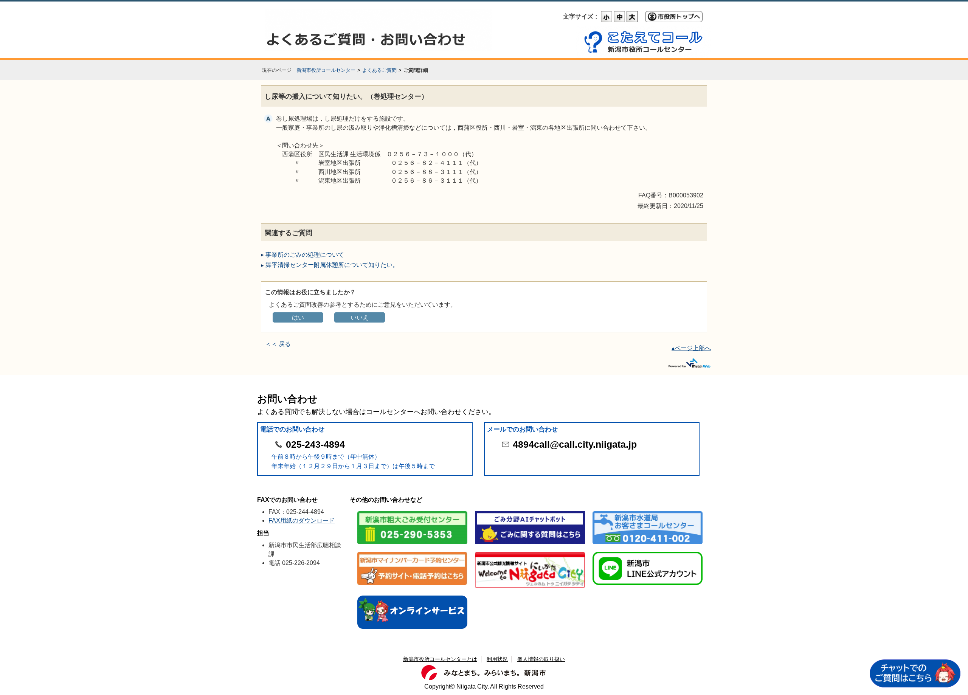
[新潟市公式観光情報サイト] (530, 552)
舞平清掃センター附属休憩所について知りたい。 (332, 265)
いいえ (360, 317)
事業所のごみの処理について (304, 254)
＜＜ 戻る (278, 344)
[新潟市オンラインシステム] (412, 596)
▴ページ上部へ (691, 348)
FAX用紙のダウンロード (301, 520)
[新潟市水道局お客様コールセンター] (647, 512)
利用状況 (497, 659)
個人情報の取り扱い (541, 659)
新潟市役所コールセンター (325, 70)
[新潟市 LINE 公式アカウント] (647, 552)
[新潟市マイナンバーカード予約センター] (412, 552)
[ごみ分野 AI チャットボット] (530, 512)
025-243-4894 (315, 444)
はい (298, 317)
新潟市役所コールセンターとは (440, 659)
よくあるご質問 (379, 70)
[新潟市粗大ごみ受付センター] (412, 512)
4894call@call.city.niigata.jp (575, 444)
